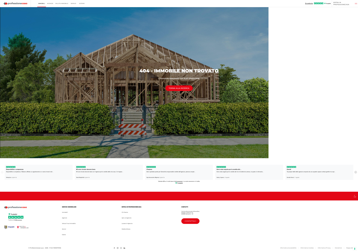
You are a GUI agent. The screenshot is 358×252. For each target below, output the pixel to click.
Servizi (64, 229)
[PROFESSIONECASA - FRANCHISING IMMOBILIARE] (15, 207)
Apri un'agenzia (126, 218)
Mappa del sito (351, 248)
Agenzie (64, 218)
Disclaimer (338, 248)
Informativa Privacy (324, 248)
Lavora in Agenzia (127, 223)
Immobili (65, 212)
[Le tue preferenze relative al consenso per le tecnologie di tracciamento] (355, 249)
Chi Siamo (125, 212)
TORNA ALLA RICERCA (179, 88)
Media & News (126, 229)
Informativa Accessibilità (288, 248)
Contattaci (190, 221)
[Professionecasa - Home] (15, 3)
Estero (64, 234)
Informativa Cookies (307, 248)
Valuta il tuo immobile (69, 223)
